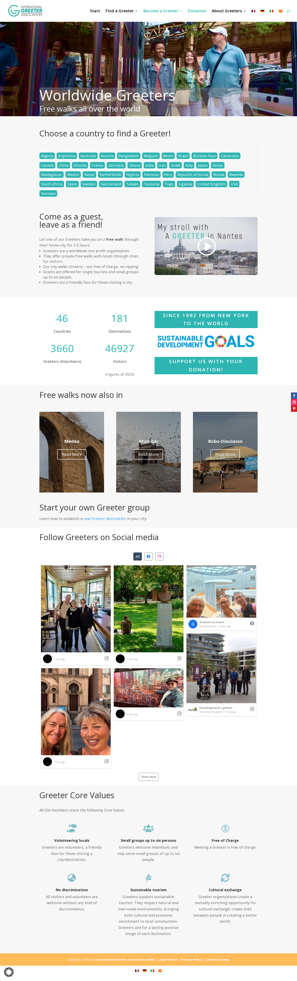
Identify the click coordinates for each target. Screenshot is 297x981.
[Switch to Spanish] (280, 15)
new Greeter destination (104, 518)
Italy (189, 165)
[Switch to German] (262, 15)
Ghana (134, 165)
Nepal (89, 174)
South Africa (51, 184)
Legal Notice (168, 959)
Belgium (151, 155)
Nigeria (132, 174)
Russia (218, 174)
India (149, 165)
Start (95, 11)
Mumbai (148, 441)
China (63, 165)
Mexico (73, 174)
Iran (162, 165)
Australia (88, 155)
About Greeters (227, 11)
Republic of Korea (192, 174)
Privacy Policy (191, 959)
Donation (197, 11)
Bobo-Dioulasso (225, 441)
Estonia (80, 165)
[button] (76, 615)
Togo (169, 184)
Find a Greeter (119, 11)
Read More (72, 454)
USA (234, 184)
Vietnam (48, 193)
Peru (168, 174)
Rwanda (236, 174)
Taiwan (132, 184)
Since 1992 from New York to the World (206, 319)
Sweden (89, 184)
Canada (47, 165)
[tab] (137, 556)
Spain (72, 184)
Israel (175, 165)
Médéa (71, 441)
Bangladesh (129, 155)
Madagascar (51, 174)
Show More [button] (148, 777)
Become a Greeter (160, 11)
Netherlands (110, 174)
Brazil (183, 155)
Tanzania (151, 184)
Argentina (66, 155)
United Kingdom (211, 184)
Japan (202, 165)
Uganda (185, 184)
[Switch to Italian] (271, 15)
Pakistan (151, 174)
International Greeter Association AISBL (124, 959)
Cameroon (230, 155)
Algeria (47, 155)
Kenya (218, 165)
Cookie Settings (217, 959)
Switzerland (111, 184)
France (97, 165)
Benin (168, 155)
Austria (107, 155)
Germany (116, 165)
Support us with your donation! (206, 365)
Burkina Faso (204, 155)
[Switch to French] (253, 15)
